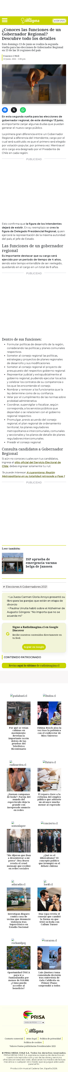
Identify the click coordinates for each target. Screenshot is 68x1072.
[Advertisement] (34, 189)
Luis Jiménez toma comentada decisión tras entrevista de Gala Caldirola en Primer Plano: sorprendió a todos (49, 979)
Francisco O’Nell (11, 55)
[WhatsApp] (23, 110)
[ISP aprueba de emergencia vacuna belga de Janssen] (12, 563)
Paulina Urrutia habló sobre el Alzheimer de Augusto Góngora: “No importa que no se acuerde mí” (36, 612)
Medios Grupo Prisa (34, 1022)
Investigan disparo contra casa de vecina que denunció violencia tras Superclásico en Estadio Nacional (19, 920)
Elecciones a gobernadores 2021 (26, 586)
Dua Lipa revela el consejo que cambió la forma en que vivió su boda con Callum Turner (49, 919)
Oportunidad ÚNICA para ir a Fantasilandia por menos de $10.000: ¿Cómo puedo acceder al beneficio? (18, 980)
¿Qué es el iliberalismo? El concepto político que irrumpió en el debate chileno (49, 860)
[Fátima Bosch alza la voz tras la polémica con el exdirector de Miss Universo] (49, 713)
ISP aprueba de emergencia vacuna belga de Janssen (41, 562)
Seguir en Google (34, 646)
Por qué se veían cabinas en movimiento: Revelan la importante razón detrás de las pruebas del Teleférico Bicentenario (19, 738)
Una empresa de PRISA (34, 1014)
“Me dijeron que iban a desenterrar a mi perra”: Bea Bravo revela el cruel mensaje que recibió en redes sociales (19, 862)
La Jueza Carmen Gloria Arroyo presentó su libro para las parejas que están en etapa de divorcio (36, 601)
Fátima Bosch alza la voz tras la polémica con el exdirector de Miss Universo (49, 731)
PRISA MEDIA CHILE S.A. (17, 1053)
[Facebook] (5, 110)
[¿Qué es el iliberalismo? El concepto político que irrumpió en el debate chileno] (49, 841)
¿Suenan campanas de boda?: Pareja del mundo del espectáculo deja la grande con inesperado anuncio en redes (19, 802)
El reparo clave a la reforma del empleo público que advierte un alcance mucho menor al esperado (49, 799)
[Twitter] (14, 110)
